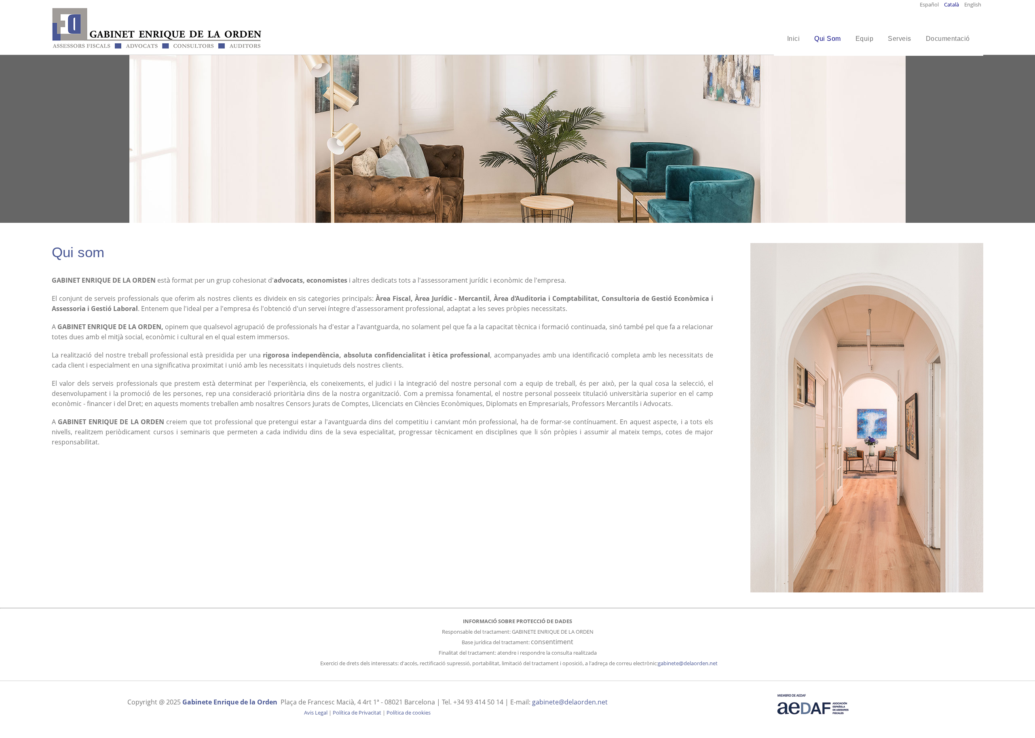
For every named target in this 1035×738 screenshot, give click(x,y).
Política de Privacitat (357, 712)
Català (952, 4)
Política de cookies (409, 712)
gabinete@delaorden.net (688, 663)
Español (930, 4)
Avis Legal (315, 712)
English (972, 4)
